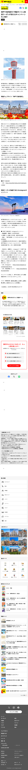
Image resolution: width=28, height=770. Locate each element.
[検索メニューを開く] (22, 2)
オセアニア (7, 494)
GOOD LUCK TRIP (5, 747)
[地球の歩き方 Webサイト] (6, 1)
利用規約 (2, 753)
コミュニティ (4, 743)
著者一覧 (3, 741)
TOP (2, 4)
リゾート (6, 503)
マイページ (18, 745)
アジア (6, 507)
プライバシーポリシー (18, 751)
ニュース (3, 738)
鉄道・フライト (14, 577)
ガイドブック (4, 736)
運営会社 (2, 751)
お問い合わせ (16, 757)
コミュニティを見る (14, 365)
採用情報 (2, 757)
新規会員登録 (4, 745)
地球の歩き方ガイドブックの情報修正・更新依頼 (12, 448)
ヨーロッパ (7, 481)
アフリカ (6, 516)
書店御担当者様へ (4, 755)
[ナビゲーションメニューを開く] (26, 1)
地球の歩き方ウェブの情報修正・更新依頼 (11, 447)
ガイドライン (16, 753)
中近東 (6, 512)
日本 (4, 4)
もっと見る (23, 695)
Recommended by (19, 336)
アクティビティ (5, 577)
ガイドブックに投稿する (18, 755)
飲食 (5, 565)
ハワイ (6, 499)
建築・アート (14, 565)
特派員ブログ (4, 733)
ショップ (22, 577)
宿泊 (23, 565)
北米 (6, 486)
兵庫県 (7, 4)
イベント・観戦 (5, 571)
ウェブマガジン (13, 4)
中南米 (6, 490)
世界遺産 (14, 571)
